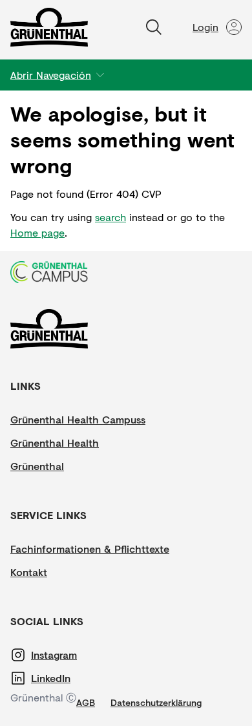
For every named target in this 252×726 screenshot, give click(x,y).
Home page (37, 232)
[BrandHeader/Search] (154, 27)
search (110, 216)
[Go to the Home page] (49, 27)
